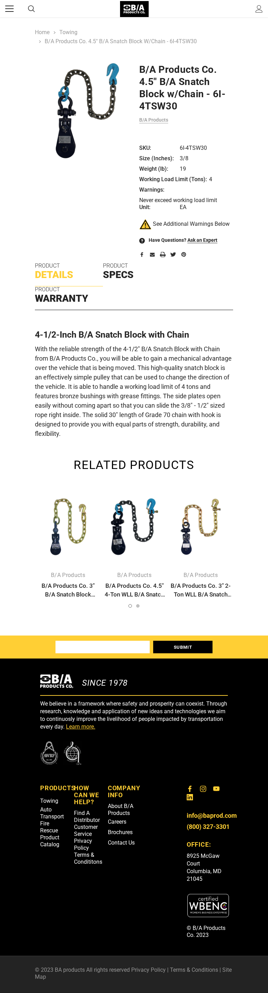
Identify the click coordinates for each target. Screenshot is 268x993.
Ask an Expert (202, 240)
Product (54, 271)
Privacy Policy (83, 844)
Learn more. (80, 726)
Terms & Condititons (88, 858)
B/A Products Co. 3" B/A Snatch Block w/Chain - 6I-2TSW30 (68, 594)
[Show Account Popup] (259, 8)
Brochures (120, 832)
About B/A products (120, 809)
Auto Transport (52, 813)
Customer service (86, 830)
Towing (49, 801)
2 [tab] (138, 606)
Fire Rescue (49, 827)
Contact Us (121, 842)
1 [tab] (130, 606)
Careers (117, 821)
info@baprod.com (212, 815)
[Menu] (9, 9)
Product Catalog (49, 841)
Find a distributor (87, 816)
